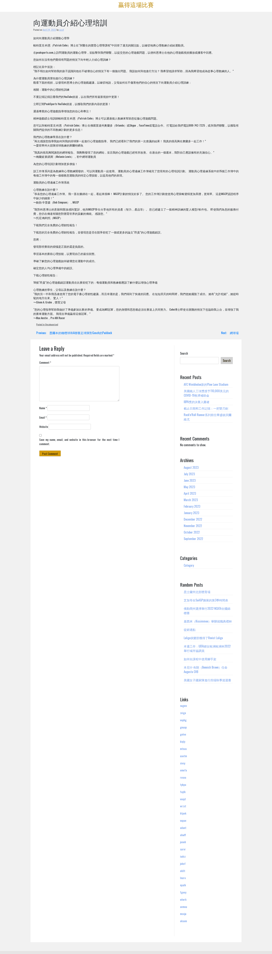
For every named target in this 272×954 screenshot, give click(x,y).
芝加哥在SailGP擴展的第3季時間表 (206, 600)
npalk (183, 885)
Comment (45, 362)
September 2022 (193, 538)
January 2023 (191, 513)
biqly (182, 741)
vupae (183, 820)
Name (43, 408)
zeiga (183, 713)
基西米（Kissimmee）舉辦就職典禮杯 (208, 621)
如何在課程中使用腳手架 (200, 659)
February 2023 (192, 506)
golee (183, 734)
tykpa (183, 785)
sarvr (183, 849)
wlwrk (183, 899)
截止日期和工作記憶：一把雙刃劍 (206, 408)
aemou (183, 907)
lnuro (183, 878)
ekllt (182, 871)
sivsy (182, 763)
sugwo (183, 706)
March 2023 (191, 500)
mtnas (183, 749)
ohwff (183, 835)
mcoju (183, 914)
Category (189, 565)
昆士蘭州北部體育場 (197, 592)
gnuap (183, 727)
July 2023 (189, 474)
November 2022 (193, 526)
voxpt (183, 799)
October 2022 (192, 532)
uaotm (183, 756)
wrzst (183, 806)
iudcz (183, 856)
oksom (183, 921)
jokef (183, 864)
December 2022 (193, 519)
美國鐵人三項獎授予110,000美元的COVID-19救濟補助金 (206, 393)
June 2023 (190, 480)
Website (43, 427)
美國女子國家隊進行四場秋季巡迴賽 (207, 680)
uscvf (61, 29)
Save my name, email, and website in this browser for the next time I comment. (79, 442)
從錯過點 (190, 629)
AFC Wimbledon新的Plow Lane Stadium (206, 384)
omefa (183, 770)
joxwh (183, 842)
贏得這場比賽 (136, 4)
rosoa (183, 777)
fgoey (183, 892)
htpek (183, 813)
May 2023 (189, 487)
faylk (183, 792)
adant (183, 828)
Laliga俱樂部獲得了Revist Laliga (203, 638)
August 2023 (191, 467)
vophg (183, 720)
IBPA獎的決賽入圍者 (196, 402)
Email (43, 417)
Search (184, 353)
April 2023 (190, 493)
